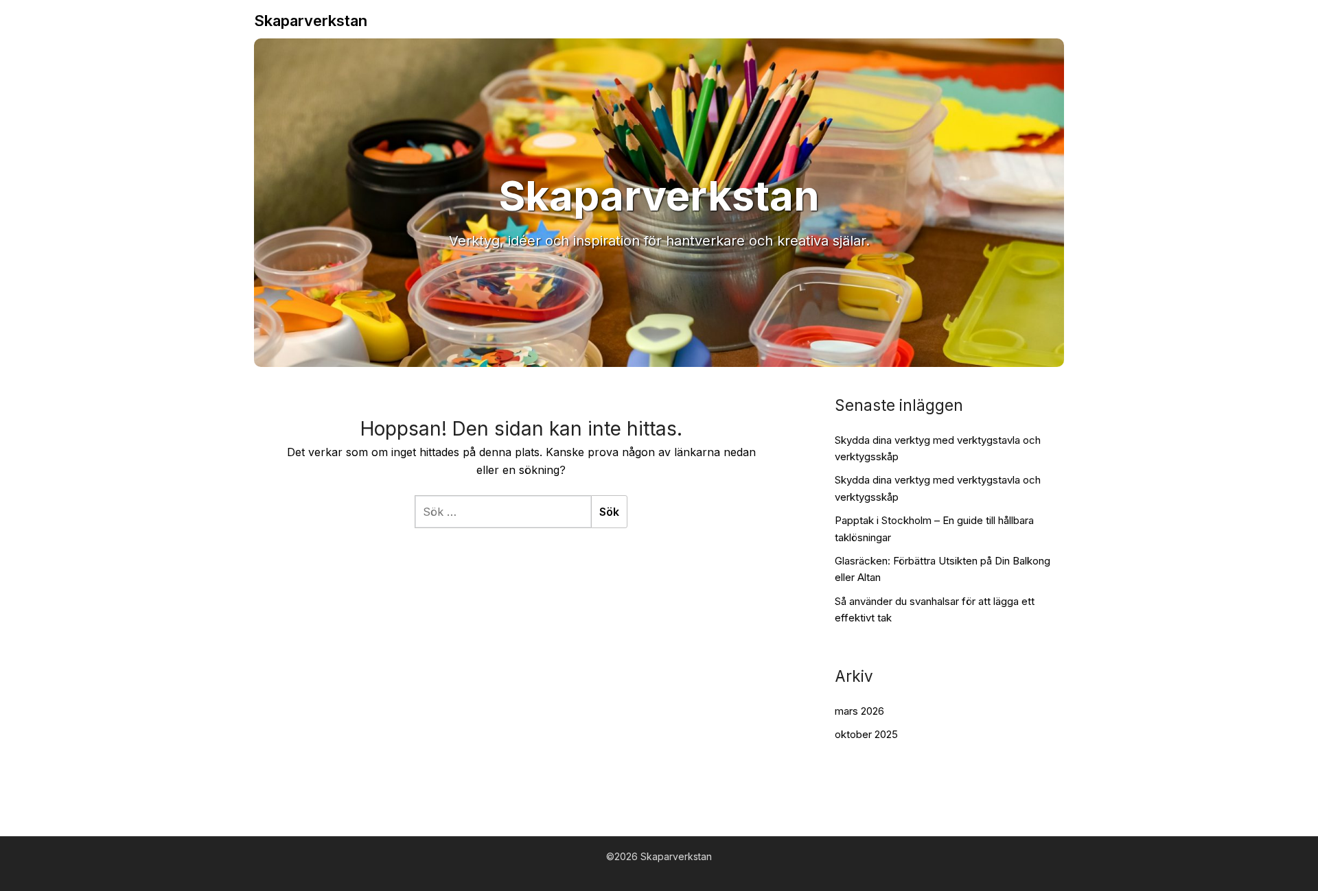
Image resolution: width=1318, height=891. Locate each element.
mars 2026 (859, 710)
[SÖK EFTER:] (503, 511)
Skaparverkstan (310, 20)
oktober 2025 (866, 734)
